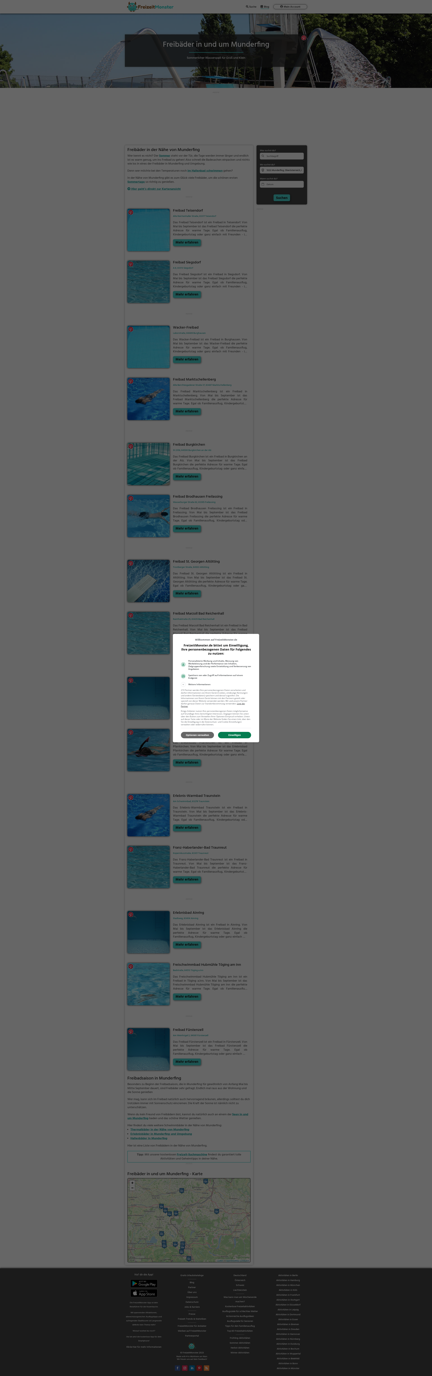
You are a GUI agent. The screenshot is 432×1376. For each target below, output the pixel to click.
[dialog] (216, 688)
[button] (216, 684)
